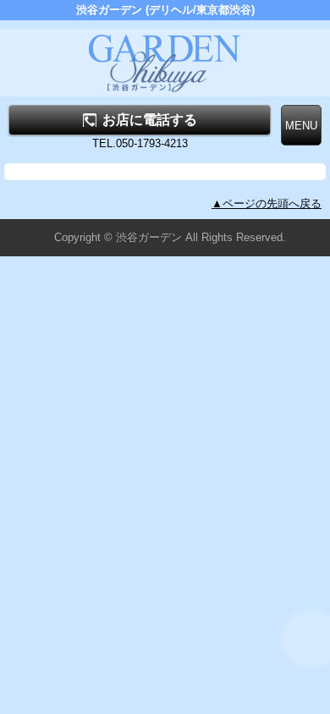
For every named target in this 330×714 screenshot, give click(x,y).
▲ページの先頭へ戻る (267, 203)
